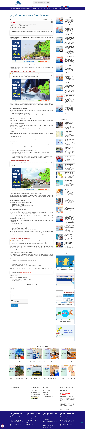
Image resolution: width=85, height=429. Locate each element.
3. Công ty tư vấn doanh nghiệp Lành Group (20, 27)
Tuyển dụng (61, 8)
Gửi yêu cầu (14, 305)
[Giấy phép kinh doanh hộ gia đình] (59, 184)
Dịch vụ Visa (55, 8)
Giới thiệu (18, 8)
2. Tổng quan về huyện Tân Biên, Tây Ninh (20, 25)
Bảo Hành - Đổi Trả (34, 390)
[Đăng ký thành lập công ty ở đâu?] (59, 167)
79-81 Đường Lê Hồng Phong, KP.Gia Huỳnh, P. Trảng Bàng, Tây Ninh (67, 399)
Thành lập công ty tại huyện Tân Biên (58, 11)
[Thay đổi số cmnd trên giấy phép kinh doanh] (59, 210)
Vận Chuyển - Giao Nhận (35, 394)
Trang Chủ (22, 11)
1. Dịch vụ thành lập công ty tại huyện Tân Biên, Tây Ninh (23, 24)
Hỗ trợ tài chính (47, 8)
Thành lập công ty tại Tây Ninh (43, 11)
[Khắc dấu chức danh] (59, 159)
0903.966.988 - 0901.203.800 (40, 6)
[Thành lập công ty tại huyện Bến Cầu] (59, 175)
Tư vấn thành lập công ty (26, 8)
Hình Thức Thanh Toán (35, 392)
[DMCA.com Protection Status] (34, 398)
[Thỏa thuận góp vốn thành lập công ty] (59, 245)
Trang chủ (13, 8)
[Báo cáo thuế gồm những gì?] (59, 193)
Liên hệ (66, 8)
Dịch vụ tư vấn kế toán (37, 8)
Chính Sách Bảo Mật (35, 396)
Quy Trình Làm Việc (34, 388)
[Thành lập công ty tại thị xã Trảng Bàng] (59, 151)
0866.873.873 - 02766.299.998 (54, 6)
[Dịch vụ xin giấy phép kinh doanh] (59, 134)
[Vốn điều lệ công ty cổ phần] (59, 142)
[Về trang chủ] (18, 3)
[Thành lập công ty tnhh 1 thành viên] (59, 201)
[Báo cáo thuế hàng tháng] (59, 237)
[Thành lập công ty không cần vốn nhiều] (59, 126)
